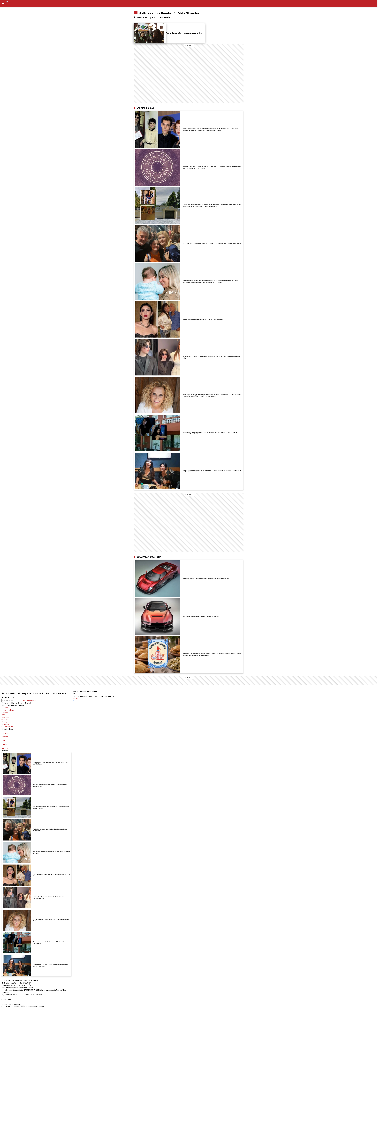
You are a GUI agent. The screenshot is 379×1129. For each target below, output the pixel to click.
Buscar (374, 3)
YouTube (368, 4)
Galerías (196, 3)
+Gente (205, 3)
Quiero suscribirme (30, 700)
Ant (74, 699)
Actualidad (134, 3)
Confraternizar (229, 3)
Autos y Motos (184, 3)
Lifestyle (162, 3)
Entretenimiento (149, 3)
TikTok (364, 4)
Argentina (215, 3)
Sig (77, 699)
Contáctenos (6, 1000)
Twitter (359, 4)
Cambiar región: (7, 1004)
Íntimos (172, 3)
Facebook (355, 4)
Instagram (350, 4)
